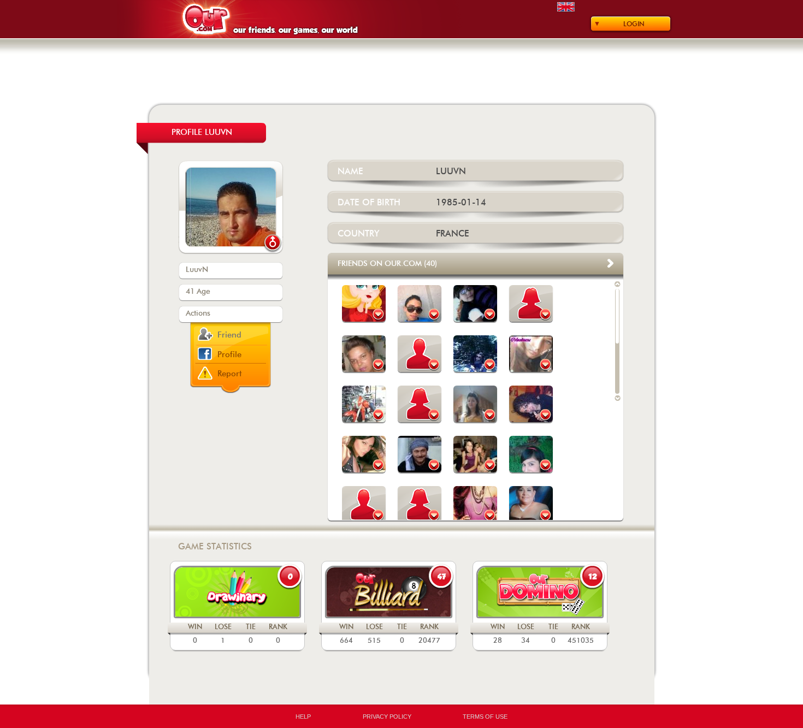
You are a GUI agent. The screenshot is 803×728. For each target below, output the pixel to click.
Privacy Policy (387, 716)
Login (634, 24)
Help (303, 716)
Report (229, 374)
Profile (229, 355)
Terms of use (485, 716)
